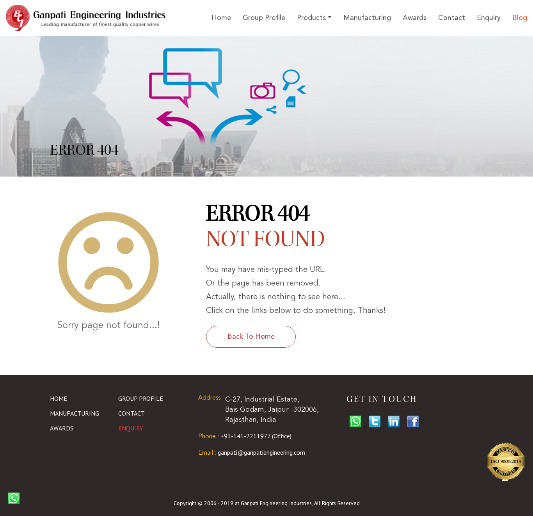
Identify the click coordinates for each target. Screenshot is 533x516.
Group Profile (264, 17)
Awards (414, 17)
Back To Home (251, 336)
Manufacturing (367, 17)
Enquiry (489, 17)
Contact (451, 17)
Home (221, 17)
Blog (519, 17)
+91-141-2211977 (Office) (244, 436)
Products (311, 17)
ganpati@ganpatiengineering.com (251, 452)
